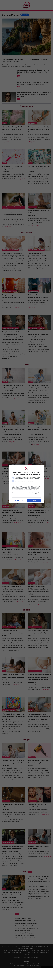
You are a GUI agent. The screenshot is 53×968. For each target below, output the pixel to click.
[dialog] (26, 484)
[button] (26, 484)
